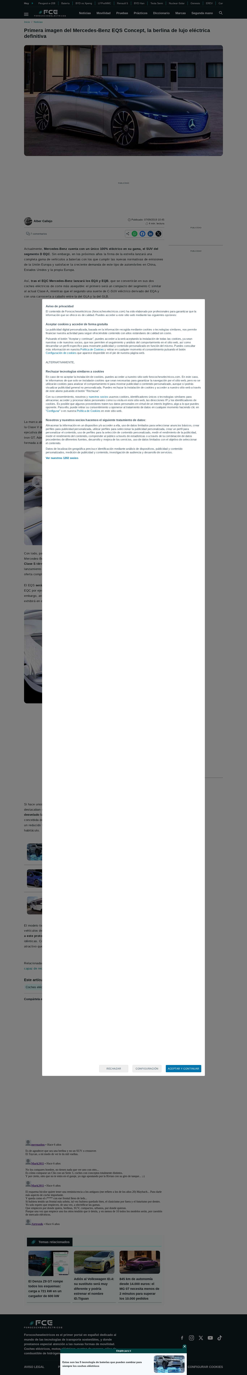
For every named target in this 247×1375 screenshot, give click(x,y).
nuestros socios (98, 396)
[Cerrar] (184, 1346)
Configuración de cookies (61, 352)
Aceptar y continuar (183, 1068)
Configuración (147, 1068)
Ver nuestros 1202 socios (62, 457)
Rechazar (114, 1068)
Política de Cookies (92, 349)
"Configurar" (53, 410)
